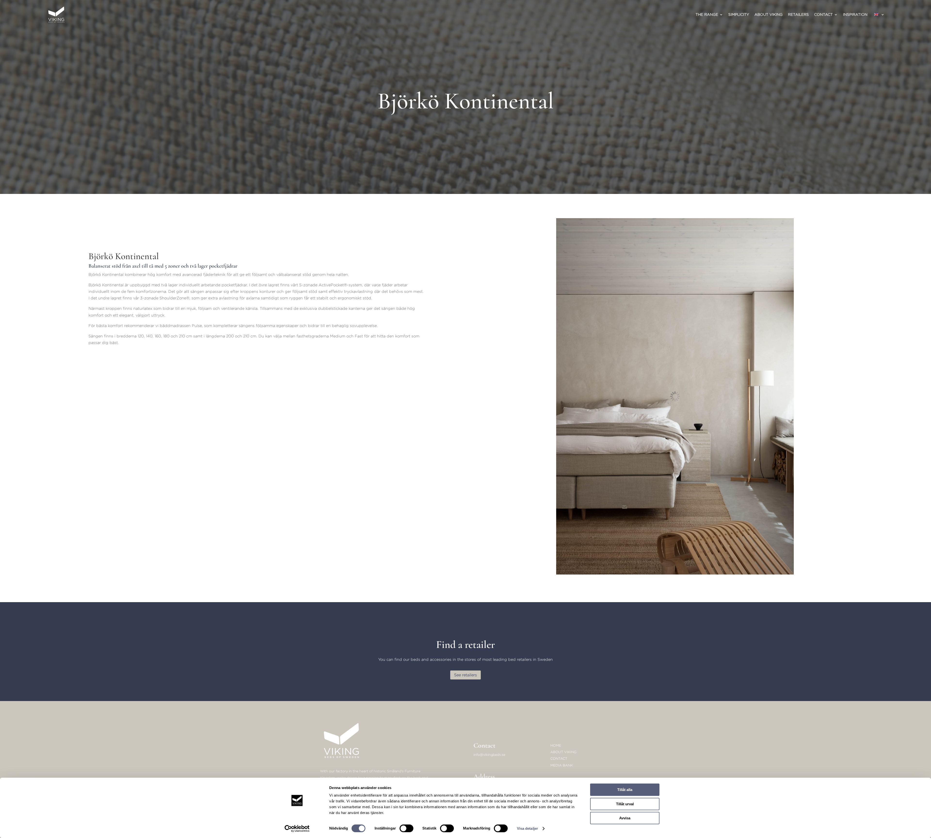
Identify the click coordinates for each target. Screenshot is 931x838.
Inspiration (855, 14)
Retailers (798, 14)
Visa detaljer (527, 828)
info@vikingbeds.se (489, 754)
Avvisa (624, 818)
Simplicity (738, 14)
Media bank (561, 765)
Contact (823, 14)
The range (707, 14)
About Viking (768, 14)
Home (555, 745)
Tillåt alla (624, 790)
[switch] (406, 828)
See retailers (465, 675)
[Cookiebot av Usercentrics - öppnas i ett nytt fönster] (297, 828)
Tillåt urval (625, 804)
